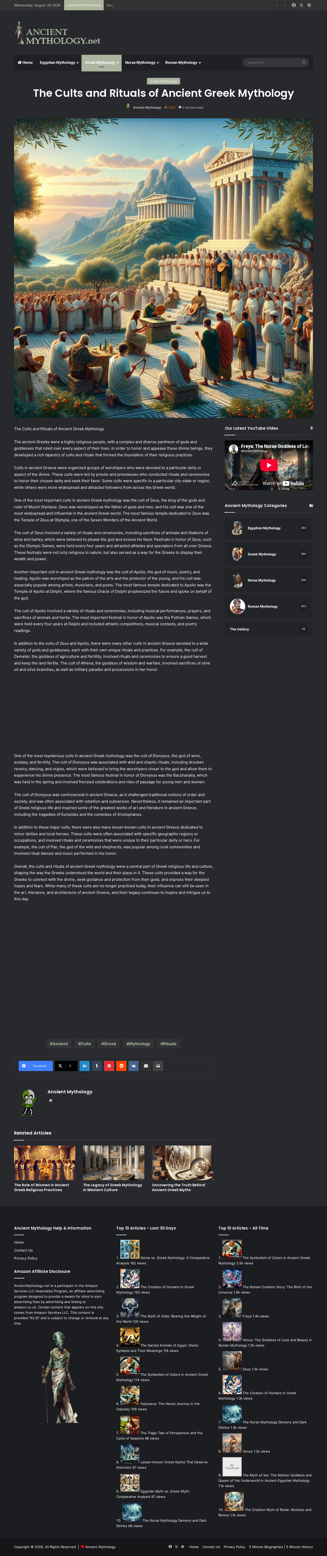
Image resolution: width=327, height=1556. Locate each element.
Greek (110, 1043)
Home (27, 62)
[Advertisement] (215, 27)
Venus (248, 1451)
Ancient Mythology (147, 107)
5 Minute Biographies (266, 1547)
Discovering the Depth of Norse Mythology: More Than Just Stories (160, 5)
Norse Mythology (140, 62)
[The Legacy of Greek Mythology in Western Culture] (113, 1163)
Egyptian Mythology (57, 62)
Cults (86, 1043)
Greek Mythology (100, 62)
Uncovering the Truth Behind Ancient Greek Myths (178, 1187)
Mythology (139, 1043)
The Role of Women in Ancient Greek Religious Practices (41, 1187)
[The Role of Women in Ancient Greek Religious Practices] (44, 1163)
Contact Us (23, 1250)
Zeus (247, 1369)
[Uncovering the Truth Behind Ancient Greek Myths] (182, 1163)
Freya (247, 1316)
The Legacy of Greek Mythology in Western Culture (112, 1187)
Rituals (170, 1043)
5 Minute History (299, 1547)
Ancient (60, 1043)
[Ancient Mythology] (61, 33)
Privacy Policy (26, 1258)
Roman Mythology (181, 62)
